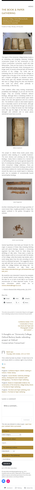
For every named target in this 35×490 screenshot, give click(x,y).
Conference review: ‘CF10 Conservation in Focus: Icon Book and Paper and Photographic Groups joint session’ (25, 326)
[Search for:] (8, 443)
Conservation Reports (21, 312)
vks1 (22, 26)
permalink (29, 314)
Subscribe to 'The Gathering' (11, 455)
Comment (26, 420)
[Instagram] (8, 481)
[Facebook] (3, 481)
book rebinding (6, 314)
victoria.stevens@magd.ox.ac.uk (11, 285)
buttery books (14, 314)
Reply (3, 367)
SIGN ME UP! (7, 463)
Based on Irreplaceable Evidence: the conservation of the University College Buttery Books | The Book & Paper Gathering (17, 385)
